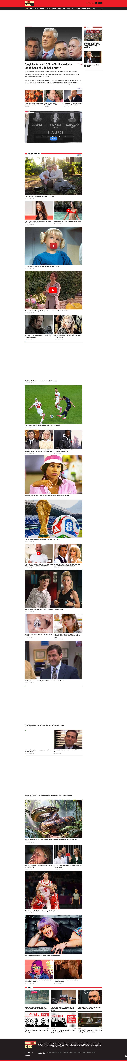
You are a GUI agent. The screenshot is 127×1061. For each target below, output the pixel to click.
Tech (94, 8)
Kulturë (68, 8)
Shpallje (89, 8)
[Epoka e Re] (29, 5)
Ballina (26, 8)
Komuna (54, 8)
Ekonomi (36, 8)
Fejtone (59, 8)
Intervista (42, 8)
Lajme (31, 8)
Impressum (27, 1055)
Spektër (84, 8)
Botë (64, 8)
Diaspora (78, 8)
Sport (73, 8)
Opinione (48, 8)
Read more (53, 138)
